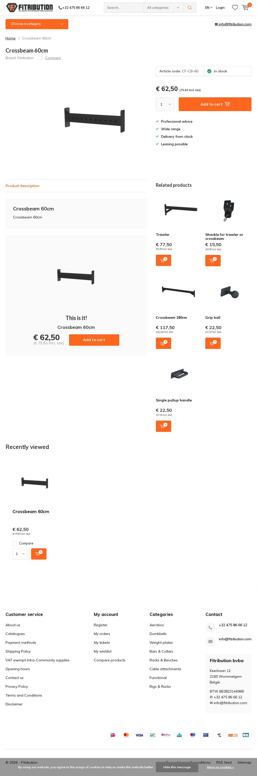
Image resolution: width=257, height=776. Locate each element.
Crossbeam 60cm (31, 511)
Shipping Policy (18, 651)
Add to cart (94, 339)
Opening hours (18, 669)
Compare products (109, 660)
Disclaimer (14, 704)
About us (13, 625)
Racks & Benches (164, 660)
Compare (26, 543)
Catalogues (15, 633)
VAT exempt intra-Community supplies (38, 660)
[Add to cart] (38, 554)
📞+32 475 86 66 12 (74, 8)
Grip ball (212, 317)
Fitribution (25, 58)
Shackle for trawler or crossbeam (224, 236)
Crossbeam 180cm (171, 317)
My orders (102, 633)
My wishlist (102, 651)
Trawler (162, 234)
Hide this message (177, 767)
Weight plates (161, 642)
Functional (158, 677)
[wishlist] (235, 7)
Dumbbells (158, 633)
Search (190, 8)
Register (100, 625)
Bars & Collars (161, 651)
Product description (22, 186)
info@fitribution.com (235, 639)
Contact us (15, 677)
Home (11, 38)
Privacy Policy (17, 686)
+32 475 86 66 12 (233, 625)
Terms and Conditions (24, 695)
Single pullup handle (174, 400)
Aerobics (157, 625)
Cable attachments (165, 669)
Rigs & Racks (160, 686)
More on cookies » (220, 767)
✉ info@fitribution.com (233, 24)
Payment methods (21, 642)
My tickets (102, 642)
